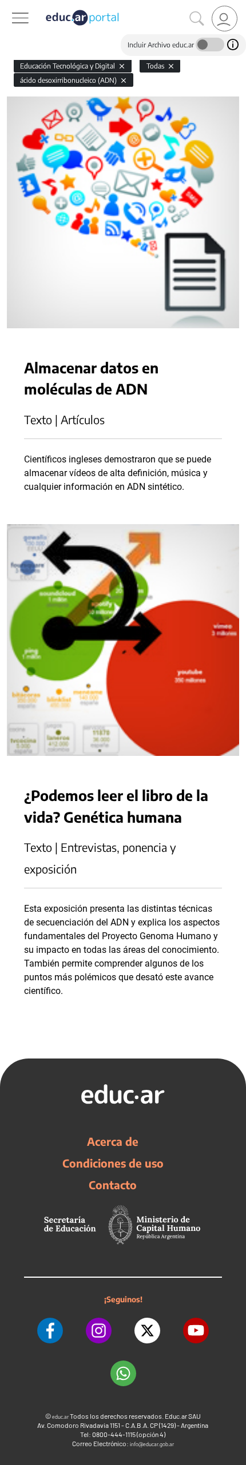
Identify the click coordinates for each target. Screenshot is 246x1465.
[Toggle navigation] (10, 6)
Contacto (113, 1185)
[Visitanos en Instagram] (98, 1330)
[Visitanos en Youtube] (195, 1330)
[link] (224, 18)
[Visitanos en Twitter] (147, 1330)
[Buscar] (197, 19)
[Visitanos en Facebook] (50, 1330)
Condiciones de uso (113, 1163)
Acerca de (112, 1141)
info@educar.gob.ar (152, 1444)
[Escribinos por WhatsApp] (123, 1373)
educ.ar (60, 1417)
